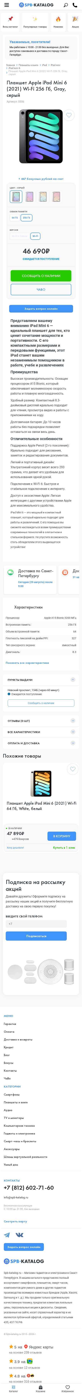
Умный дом (11, 1165)
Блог (7, 1055)
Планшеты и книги (28, 64)
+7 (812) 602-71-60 (29, 1187)
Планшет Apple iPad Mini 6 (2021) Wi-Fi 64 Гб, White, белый (41, 806)
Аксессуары (12, 1149)
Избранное (68, 1391)
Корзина (40, 1391)
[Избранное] (69, 116)
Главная (10, 64)
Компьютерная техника (19, 1126)
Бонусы (8, 1063)
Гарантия (10, 1024)
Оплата (9, 1032)
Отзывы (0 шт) (19, 721)
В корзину (61, 836)
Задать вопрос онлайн (41, 309)
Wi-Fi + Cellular (19, 236)
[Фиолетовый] (29, 196)
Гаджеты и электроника (19, 1133)
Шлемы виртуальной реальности (25, 1157)
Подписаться (36, 936)
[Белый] (42, 196)
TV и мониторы (14, 1118)
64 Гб (15, 217)
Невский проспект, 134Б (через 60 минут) (33, 690)
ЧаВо (7, 1078)
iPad (44, 64)
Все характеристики (24, 732)
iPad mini (55, 64)
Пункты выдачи (20, 680)
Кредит (9, 1047)
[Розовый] (56, 196)
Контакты (10, 1071)
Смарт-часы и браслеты (20, 1141)
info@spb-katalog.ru (16, 1197)
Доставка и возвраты (18, 1039)
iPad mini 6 (14, 67)
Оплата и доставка (24, 743)
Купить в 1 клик (64, 847)
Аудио (8, 1110)
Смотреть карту (15, 1221)
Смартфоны (12, 1094)
